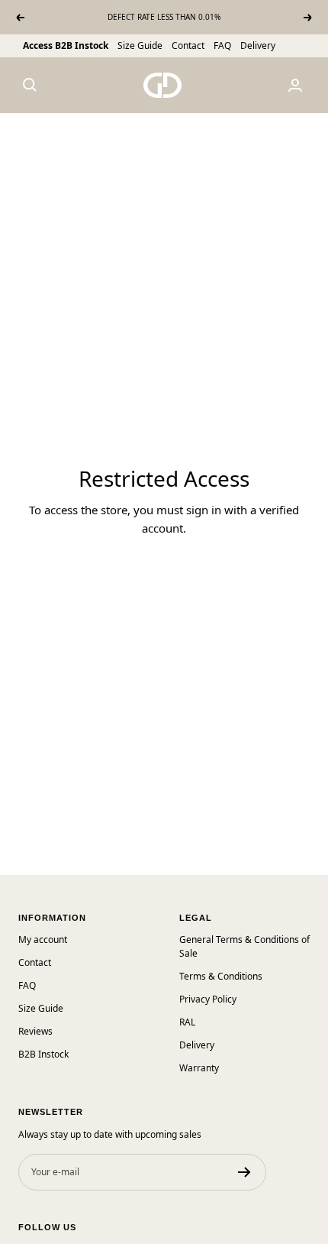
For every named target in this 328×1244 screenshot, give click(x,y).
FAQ (222, 45)
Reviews (35, 1031)
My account (42, 939)
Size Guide (139, 45)
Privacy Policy (207, 999)
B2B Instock (43, 1054)
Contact (188, 45)
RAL (187, 1022)
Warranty (199, 1067)
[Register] (244, 1172)
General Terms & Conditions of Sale (244, 946)
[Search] (30, 85)
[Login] (295, 85)
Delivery (257, 45)
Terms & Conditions (220, 976)
